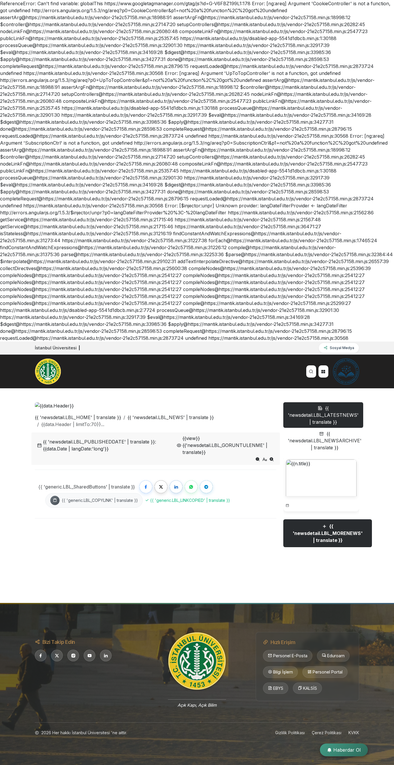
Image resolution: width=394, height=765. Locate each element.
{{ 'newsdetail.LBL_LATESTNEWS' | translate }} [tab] (323, 415)
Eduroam (336, 655)
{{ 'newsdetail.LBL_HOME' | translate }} (78, 417)
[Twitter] (161, 486)
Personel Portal (328, 671)
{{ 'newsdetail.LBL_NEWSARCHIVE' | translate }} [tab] (324, 440)
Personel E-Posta (290, 655)
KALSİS (310, 688)
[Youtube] (89, 655)
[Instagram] (73, 655)
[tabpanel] (321, 509)
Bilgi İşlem (283, 671)
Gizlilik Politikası (290, 732)
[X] (57, 655)
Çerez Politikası (326, 732)
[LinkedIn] (176, 486)
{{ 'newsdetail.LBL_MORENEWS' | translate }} (328, 533)
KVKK (353, 732)
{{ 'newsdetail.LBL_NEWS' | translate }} (171, 417)
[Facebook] (145, 486)
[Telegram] (206, 486)
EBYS (278, 688)
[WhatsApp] (191, 486)
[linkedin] (106, 655)
